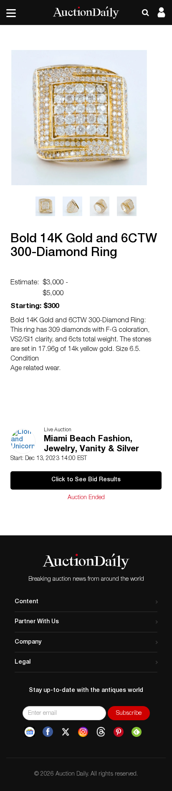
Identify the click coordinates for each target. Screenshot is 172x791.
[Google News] (30, 732)
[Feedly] (137, 732)
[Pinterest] (119, 732)
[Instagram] (83, 732)
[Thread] (101, 732)
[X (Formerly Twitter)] (65, 732)
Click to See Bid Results (86, 480)
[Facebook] (48, 732)
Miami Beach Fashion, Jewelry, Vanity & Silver (91, 444)
